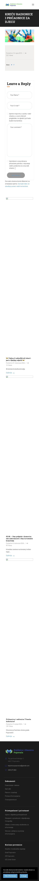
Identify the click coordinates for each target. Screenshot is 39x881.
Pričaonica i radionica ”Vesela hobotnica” (18, 720)
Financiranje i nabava (12, 785)
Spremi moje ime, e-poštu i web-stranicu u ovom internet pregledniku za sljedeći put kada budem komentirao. (20, 117)
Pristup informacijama (12, 796)
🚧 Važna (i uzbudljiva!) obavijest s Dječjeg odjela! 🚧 (18, 359)
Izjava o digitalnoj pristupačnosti (16, 815)
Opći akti (8, 789)
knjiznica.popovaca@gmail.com (18, 766)
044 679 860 (12, 770)
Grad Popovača (10, 852)
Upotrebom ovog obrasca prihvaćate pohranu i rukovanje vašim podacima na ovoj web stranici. (19, 164)
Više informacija (10, 876)
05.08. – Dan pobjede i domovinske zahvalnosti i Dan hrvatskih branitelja (19, 538)
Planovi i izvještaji (11, 792)
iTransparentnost (11, 800)
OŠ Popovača (9, 856)
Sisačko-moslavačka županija (15, 849)
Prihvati (23, 876)
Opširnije (9, 372)
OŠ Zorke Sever (10, 860)
